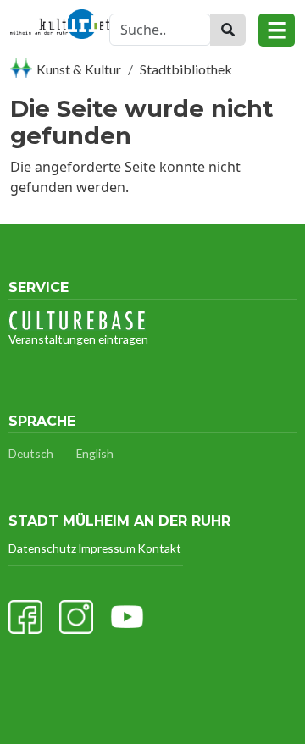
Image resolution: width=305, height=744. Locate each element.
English (95, 453)
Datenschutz (42, 548)
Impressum (107, 548)
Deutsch (30, 453)
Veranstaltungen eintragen (78, 339)
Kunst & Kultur (78, 69)
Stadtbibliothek (186, 69)
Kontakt (159, 548)
